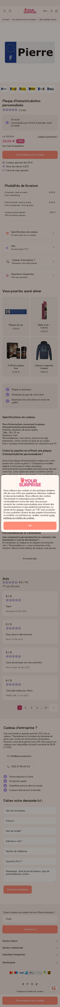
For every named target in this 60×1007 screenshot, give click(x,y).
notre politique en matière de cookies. (29, 516)
